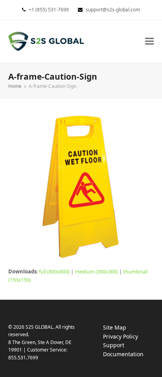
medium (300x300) (96, 271)
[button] (149, 41)
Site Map (114, 327)
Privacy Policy (128, 336)
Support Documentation (131, 350)
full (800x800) (54, 271)
